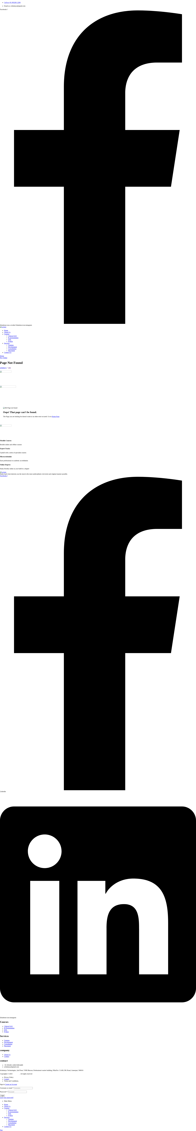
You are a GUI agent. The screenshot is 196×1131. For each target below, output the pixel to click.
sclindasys (16, 1074)
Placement (11, 1125)
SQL (9, 1114)
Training (11, 1119)
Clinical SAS (12, 1110)
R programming (13, 1112)
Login (2, 1095)
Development (12, 1121)
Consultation (12, 1123)
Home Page (55, 416)
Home (6, 1104)
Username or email (6, 1088)
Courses (6, 1108)
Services (6, 1117)
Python (10, 1115)
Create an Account (11, 1084)
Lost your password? (6, 1097)
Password (3, 1092)
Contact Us (7, 1126)
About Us (7, 1106)
